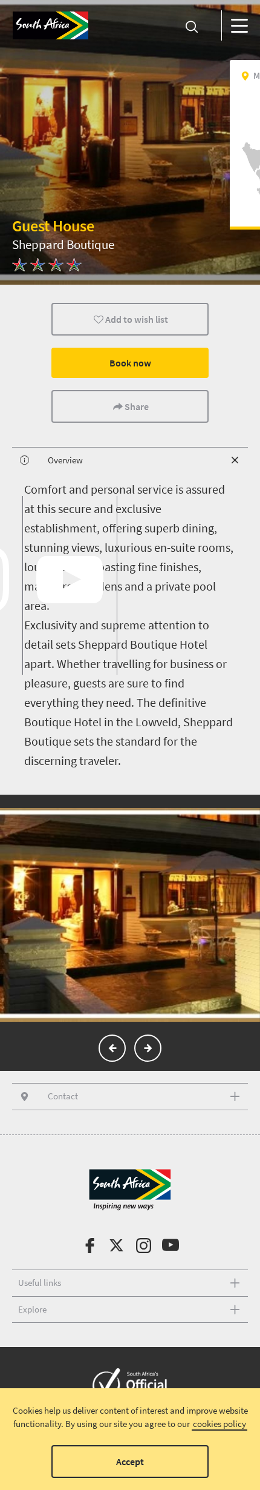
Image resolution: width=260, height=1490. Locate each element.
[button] (112, 1048)
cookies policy (219, 1423)
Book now (130, 363)
